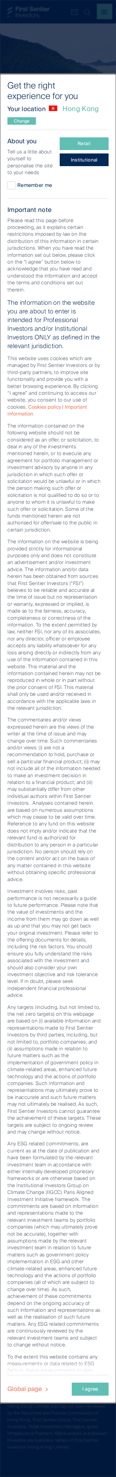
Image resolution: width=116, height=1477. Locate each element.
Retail (84, 143)
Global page (25, 1389)
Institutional (84, 160)
